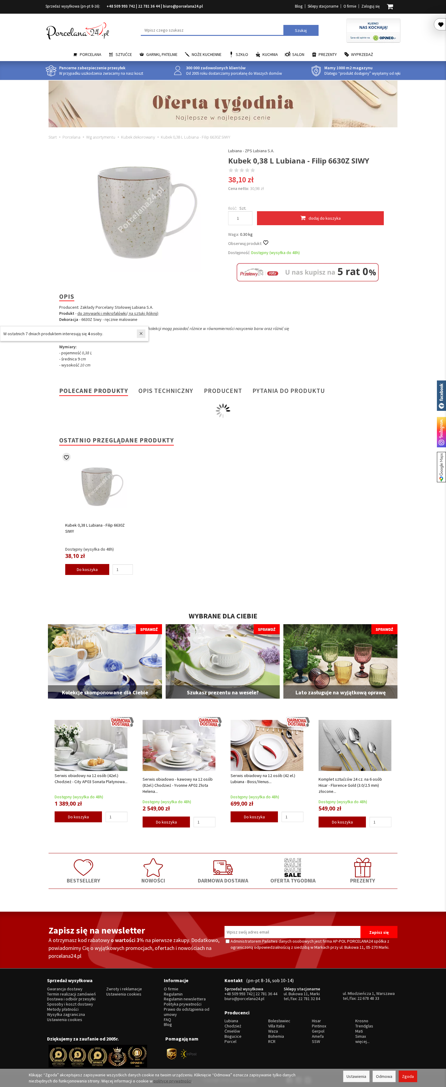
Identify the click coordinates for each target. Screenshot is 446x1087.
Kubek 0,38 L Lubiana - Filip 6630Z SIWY (95, 528)
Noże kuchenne (206, 54)
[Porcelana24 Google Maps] (441, 467)
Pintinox (319, 1026)
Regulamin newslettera (185, 999)
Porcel (230, 1041)
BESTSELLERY (83, 880)
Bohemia (276, 1036)
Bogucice (233, 1036)
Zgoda (408, 1076)
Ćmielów (232, 1031)
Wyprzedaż (362, 54)
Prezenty (328, 54)
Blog (298, 6)
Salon (298, 54)
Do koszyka (87, 569)
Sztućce (124, 54)
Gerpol (318, 1031)
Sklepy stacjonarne (323, 6)
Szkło (242, 54)
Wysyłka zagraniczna (66, 1014)
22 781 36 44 (149, 6)
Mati (359, 1031)
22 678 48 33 (368, 998)
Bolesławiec (279, 1020)
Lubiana (231, 1020)
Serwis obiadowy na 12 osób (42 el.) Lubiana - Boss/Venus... (263, 778)
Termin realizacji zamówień (71, 994)
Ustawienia (356, 1076)
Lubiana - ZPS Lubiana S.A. (251, 150)
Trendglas (364, 1026)
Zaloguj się (370, 6)
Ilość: (232, 208)
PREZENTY (362, 880)
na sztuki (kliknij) (143, 313)
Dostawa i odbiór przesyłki (71, 999)
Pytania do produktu (288, 391)
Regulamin (173, 994)
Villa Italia (276, 1026)
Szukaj (301, 30)
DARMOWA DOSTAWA (223, 880)
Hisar (316, 1020)
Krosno (361, 1020)
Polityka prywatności (182, 1004)
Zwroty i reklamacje (124, 989)
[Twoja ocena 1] (231, 171)
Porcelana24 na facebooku (441, 395)
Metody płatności (63, 1009)
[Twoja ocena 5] (252, 171)
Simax (360, 1036)
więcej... (362, 1041)
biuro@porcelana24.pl (183, 6)
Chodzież (233, 1026)
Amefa (318, 1036)
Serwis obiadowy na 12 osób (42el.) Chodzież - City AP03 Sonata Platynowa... (91, 778)
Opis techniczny (165, 391)
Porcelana (90, 54)
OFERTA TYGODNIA (293, 880)
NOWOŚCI (153, 880)
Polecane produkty (93, 391)
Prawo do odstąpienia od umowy (186, 1012)
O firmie (349, 6)
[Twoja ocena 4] (247, 171)
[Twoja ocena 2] (236, 171)
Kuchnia (270, 54)
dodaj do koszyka (325, 218)
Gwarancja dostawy (65, 989)
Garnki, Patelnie (161, 54)
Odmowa (384, 1076)
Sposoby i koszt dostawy (70, 1004)
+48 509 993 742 (120, 6)
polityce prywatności (172, 1081)
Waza (273, 1031)
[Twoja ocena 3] (242, 171)
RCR (271, 1041)
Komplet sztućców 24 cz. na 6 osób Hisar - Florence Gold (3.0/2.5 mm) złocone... (350, 785)
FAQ (167, 1019)
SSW (316, 1041)
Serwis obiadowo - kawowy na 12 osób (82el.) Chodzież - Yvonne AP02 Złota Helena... (178, 785)
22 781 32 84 (309, 998)
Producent (223, 391)
